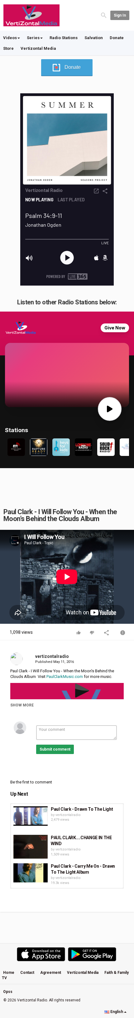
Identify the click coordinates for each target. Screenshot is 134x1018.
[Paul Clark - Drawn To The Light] (30, 816)
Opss (7, 992)
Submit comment (55, 749)
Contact (27, 972)
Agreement (50, 972)
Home (8, 972)
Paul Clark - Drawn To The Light (82, 809)
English (116, 1012)
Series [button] (33, 37)
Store (8, 48)
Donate (117, 37)
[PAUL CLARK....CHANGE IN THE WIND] (30, 847)
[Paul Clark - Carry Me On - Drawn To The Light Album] (30, 873)
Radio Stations (64, 37)
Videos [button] (10, 37)
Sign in (120, 15)
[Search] (104, 14)
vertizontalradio (52, 656)
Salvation (93, 37)
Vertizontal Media (38, 48)
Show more (22, 705)
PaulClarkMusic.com (64, 676)
